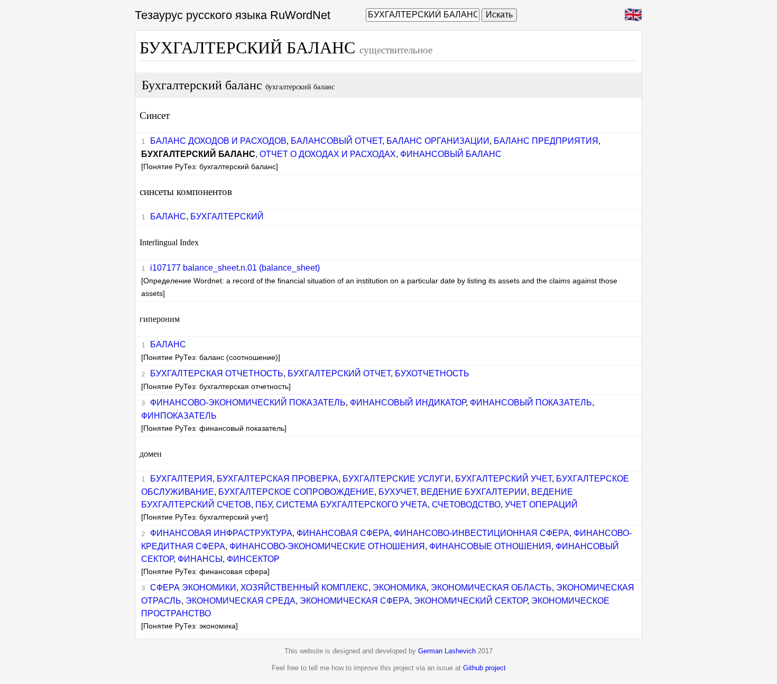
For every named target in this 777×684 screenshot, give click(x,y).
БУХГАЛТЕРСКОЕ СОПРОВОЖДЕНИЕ (296, 491)
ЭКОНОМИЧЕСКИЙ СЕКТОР (470, 600)
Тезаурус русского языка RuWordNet (232, 15)
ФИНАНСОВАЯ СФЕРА (343, 533)
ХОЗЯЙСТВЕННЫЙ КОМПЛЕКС (304, 587)
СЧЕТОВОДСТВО (466, 504)
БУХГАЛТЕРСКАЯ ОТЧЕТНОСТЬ (216, 373)
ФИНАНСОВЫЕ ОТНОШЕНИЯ (490, 546)
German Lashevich (447, 651)
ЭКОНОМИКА (400, 587)
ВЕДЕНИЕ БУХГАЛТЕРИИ (474, 491)
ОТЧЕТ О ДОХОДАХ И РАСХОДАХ (328, 154)
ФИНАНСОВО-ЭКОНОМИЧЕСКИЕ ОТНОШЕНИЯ (327, 546)
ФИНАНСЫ (200, 558)
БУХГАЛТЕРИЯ (181, 478)
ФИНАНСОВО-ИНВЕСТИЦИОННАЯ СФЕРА (481, 533)
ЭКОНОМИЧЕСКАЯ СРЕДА (240, 600)
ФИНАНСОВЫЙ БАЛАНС (451, 154)
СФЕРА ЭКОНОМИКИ (193, 587)
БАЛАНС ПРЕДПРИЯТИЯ (546, 140)
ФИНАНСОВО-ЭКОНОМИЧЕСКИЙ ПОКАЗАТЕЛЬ (248, 402)
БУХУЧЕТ (397, 491)
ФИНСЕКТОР (253, 558)
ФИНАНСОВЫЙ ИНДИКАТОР (408, 402)
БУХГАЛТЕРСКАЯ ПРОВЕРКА (277, 478)
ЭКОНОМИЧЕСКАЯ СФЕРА (355, 600)
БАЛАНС (168, 216)
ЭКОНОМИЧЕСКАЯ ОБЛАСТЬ (491, 587)
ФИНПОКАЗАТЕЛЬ (179, 415)
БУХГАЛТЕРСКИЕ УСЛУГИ (397, 478)
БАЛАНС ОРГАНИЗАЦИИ (437, 140)
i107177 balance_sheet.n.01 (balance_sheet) (235, 267)
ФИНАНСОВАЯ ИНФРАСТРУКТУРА (221, 533)
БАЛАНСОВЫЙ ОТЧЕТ (336, 140)
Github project (484, 668)
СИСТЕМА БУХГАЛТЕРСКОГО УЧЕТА (352, 504)
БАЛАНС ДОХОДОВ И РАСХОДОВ (218, 140)
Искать (499, 14)
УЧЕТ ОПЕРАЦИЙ (541, 504)
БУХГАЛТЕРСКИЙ (227, 216)
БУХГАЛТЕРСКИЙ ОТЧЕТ (339, 373)
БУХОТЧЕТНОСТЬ (432, 373)
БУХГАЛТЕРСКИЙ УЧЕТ (503, 478)
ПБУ (263, 504)
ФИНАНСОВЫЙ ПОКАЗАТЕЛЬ (531, 402)
